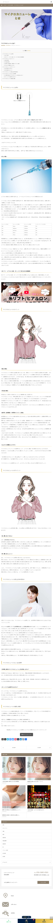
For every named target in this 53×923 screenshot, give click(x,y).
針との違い (6, 55)
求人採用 (4, 853)
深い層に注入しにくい (8, 70)
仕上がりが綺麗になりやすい (9, 65)
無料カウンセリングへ (26, 734)
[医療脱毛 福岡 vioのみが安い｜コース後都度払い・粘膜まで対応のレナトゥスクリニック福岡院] (39, 768)
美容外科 (4, 843)
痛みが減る (6, 60)
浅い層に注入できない (8, 68)
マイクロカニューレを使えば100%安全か (10, 71)
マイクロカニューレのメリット (8, 58)
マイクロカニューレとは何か (8, 53)
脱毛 (3, 834)
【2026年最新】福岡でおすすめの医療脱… (11, 781)
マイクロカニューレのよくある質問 (9, 73)
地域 (3, 831)
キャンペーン (5, 828)
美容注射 (4, 837)
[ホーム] (1, 5)
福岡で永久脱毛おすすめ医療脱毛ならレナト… (11, 809)
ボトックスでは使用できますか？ (10, 76)
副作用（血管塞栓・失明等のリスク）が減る (12, 63)
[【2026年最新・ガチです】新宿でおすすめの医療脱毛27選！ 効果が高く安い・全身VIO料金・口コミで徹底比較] (39, 796)
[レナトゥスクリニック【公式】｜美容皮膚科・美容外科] (6, 2)
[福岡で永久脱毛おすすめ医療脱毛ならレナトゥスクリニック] (14, 796)
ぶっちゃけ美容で (26, 917)
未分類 (4, 856)
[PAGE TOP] (51, 918)
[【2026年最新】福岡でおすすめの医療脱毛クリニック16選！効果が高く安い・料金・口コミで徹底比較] (14, 768)
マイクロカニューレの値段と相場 (9, 78)
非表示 (28, 50)
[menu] (51, 2)
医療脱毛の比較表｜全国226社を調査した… (11, 815)
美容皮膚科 (5, 840)
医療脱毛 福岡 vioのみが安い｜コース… (35, 781)
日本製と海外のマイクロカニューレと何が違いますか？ (13, 75)
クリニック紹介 (5, 850)
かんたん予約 (43, 882)
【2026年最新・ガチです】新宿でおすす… (36, 809)
